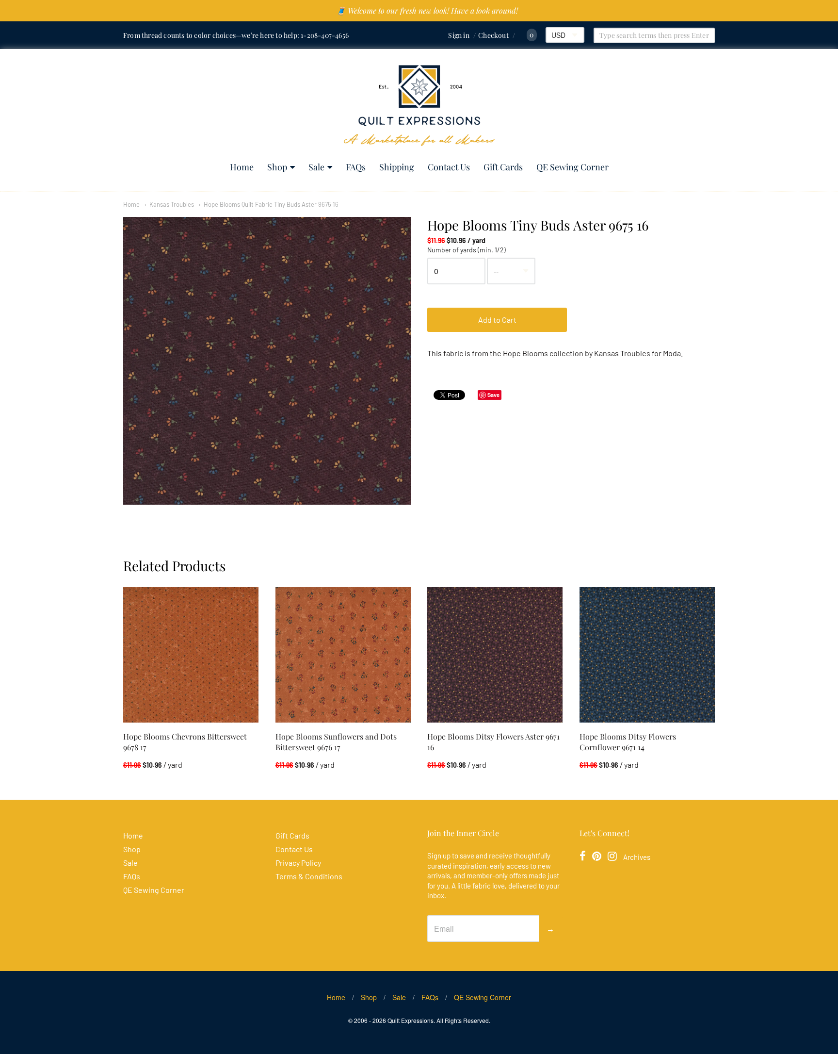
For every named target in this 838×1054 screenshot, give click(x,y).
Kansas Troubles (171, 204)
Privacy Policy (298, 862)
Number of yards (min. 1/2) (466, 250)
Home (242, 167)
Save (493, 394)
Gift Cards (503, 167)
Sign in (458, 35)
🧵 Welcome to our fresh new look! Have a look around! (427, 10)
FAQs (356, 167)
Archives (636, 857)
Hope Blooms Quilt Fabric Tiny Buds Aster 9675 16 (271, 204)
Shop (277, 167)
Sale (316, 167)
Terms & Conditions (308, 876)
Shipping (396, 167)
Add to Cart (497, 319)
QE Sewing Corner (572, 167)
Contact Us (449, 167)
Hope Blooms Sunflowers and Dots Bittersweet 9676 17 (336, 741)
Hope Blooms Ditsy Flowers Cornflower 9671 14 (628, 741)
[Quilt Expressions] (419, 105)
